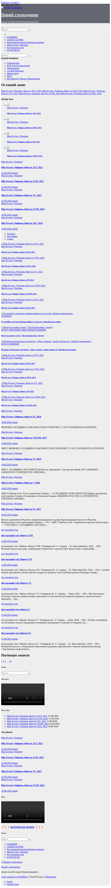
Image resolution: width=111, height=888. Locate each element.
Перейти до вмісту (10, 2)
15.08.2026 (6, 541)
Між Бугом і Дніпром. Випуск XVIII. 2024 (24, 156)
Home (10, 881)
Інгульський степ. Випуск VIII (17, 535)
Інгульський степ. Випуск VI (16, 583)
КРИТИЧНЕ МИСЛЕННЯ (22, 330)
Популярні (12, 236)
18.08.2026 (6, 215)
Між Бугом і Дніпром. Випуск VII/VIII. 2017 (24, 438)
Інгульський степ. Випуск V (15, 609)
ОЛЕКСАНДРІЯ (15, 40)
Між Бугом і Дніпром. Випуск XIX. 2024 (22, 223)
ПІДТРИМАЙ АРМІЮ (22, 827)
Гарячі (10, 239)
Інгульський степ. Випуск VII (16, 559)
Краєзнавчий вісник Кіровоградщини (25, 42)
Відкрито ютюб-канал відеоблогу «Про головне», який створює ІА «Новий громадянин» (38, 350)
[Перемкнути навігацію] (2, 27)
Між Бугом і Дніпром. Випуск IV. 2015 (21, 509)
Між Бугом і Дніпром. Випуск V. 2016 (20, 482)
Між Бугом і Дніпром (17, 45)
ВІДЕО (5, 330)
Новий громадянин (19, 14)
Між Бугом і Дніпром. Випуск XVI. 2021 (24, 113)
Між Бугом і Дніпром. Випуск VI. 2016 (21, 459)
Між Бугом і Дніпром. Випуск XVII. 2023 (24, 128)
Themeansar (50, 877)
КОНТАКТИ (13, 50)
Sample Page (13, 884)
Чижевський (13, 68)
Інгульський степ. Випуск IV (16, 633)
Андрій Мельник (15, 71)
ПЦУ (9, 76)
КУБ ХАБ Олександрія (18, 65)
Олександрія (13, 63)
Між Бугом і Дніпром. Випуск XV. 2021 (23, 142)
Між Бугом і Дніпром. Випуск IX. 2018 (21, 416)
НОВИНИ (12, 37)
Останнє (11, 234)
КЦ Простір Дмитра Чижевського (23, 78)
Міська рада (13, 73)
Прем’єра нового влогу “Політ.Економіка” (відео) (22, 336)
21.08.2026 (6, 173)
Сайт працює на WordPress (14, 877)
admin (15, 173)
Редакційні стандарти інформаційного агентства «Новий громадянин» (31, 322)
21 (10, 661)
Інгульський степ (15, 47)
